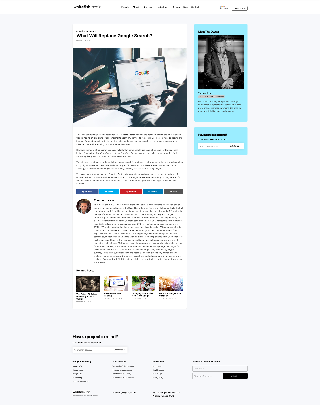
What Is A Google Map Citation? (170, 294)
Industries (163, 7)
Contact (195, 7)
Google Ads (77, 374)
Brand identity (157, 366)
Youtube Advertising (80, 381)
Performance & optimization (123, 378)
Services (148, 7)
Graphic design (158, 370)
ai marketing (82, 31)
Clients (176, 7)
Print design (157, 374)
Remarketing (77, 378)
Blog (185, 7)
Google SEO (77, 366)
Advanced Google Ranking (112, 294)
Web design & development (123, 366)
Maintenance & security (121, 374)
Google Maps (77, 370)
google (93, 31)
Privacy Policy (157, 378)
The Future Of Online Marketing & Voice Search (86, 296)
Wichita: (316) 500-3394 (124, 392)
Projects (125, 7)
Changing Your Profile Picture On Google (142, 294)
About (136, 7)
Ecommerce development (122, 370)
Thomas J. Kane (104, 200)
